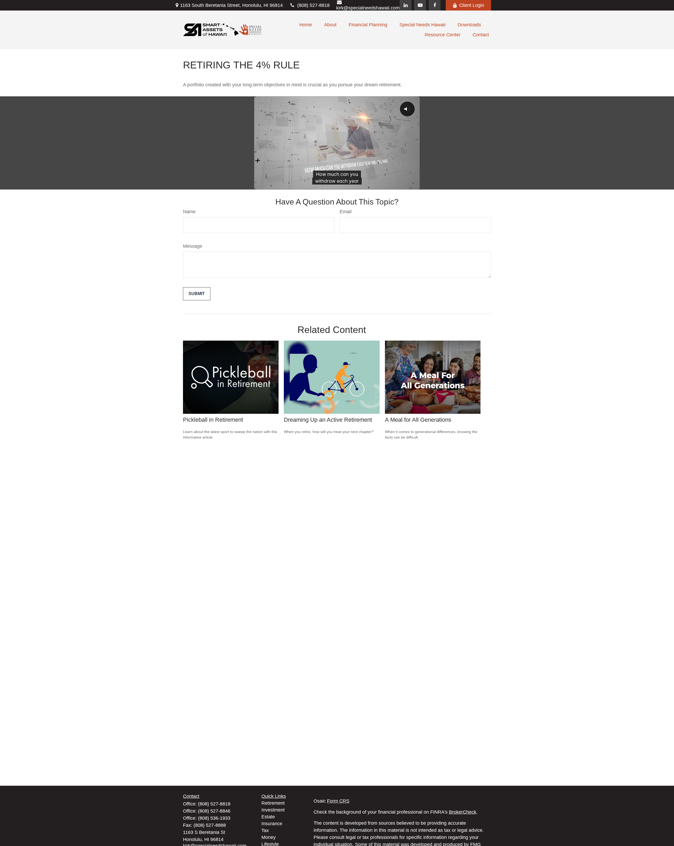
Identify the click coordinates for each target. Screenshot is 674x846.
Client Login (471, 5)
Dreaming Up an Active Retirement (328, 419)
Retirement (273, 803)
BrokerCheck (462, 812)
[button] (305, 25)
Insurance (271, 823)
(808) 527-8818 (313, 5)
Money (268, 837)
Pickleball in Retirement (213, 419)
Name (189, 211)
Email (345, 211)
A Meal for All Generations (418, 419)
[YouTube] (420, 5)
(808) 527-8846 (214, 811)
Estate (268, 816)
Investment (273, 810)
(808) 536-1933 (214, 818)
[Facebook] (434, 5)
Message (192, 246)
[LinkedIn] (406, 5)
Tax (265, 830)
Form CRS (338, 801)
